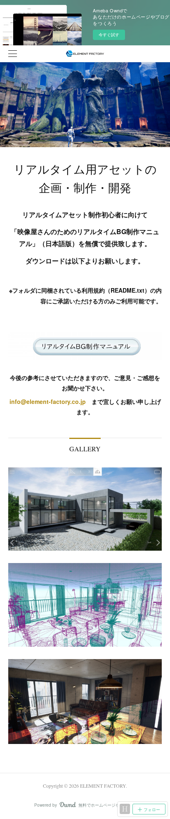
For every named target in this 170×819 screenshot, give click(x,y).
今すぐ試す (109, 35)
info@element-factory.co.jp (47, 401)
